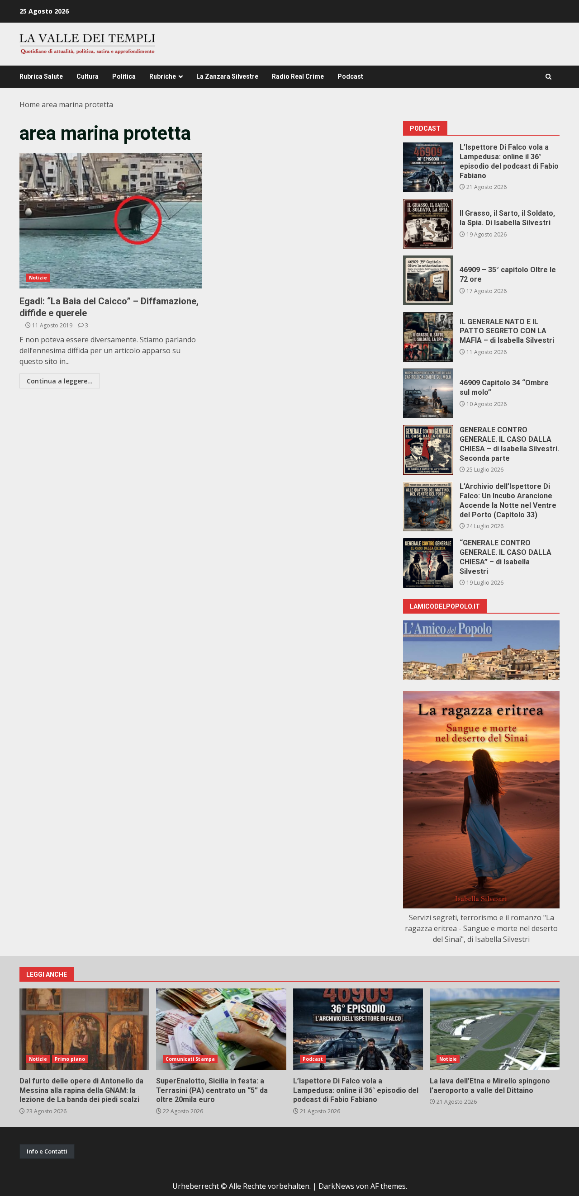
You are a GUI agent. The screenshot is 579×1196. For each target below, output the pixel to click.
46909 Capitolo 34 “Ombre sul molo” (428, 393)
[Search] (548, 76)
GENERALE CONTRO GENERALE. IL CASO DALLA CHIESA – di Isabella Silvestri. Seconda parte (428, 450)
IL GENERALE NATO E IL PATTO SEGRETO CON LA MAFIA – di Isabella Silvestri (428, 337)
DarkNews (336, 1186)
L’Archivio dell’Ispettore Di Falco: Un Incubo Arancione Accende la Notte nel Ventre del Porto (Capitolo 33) (428, 506)
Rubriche (162, 76)
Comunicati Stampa (190, 1059)
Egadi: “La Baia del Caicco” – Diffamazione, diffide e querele (110, 220)
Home (29, 104)
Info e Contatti (47, 1151)
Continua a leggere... (60, 381)
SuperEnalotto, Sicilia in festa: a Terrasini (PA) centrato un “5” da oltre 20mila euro (221, 1029)
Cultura (87, 76)
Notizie (38, 277)
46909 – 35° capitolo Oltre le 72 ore (428, 280)
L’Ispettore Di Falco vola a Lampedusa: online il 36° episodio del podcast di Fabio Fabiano (428, 167)
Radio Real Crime (298, 76)
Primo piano (70, 1059)
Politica (124, 76)
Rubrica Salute (41, 76)
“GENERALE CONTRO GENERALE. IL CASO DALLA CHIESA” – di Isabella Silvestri (428, 563)
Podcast (350, 76)
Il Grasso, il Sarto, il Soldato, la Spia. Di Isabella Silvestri (428, 224)
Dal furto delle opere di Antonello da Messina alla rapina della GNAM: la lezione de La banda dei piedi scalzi (84, 1029)
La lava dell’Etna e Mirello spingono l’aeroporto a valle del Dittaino (495, 1029)
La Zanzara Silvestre (227, 76)
